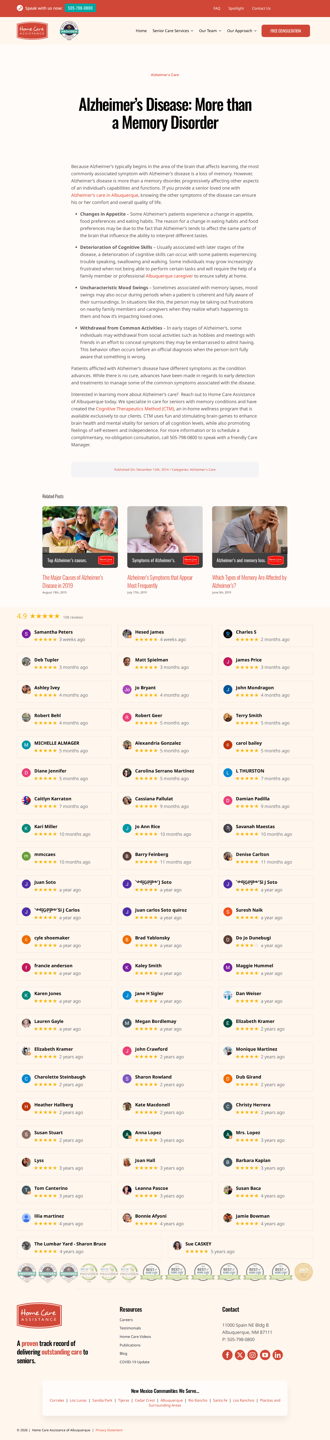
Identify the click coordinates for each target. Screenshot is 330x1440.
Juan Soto (45, 882)
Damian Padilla (253, 798)
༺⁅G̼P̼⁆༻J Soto (153, 882)
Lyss (39, 1160)
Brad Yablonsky (152, 938)
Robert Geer (148, 715)
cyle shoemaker (52, 938)
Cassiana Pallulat (154, 798)
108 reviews (73, 617)
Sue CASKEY (198, 1244)
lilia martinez (49, 1216)
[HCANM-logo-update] (32, 24)
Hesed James (149, 632)
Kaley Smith (148, 965)
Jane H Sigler (149, 993)
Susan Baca (248, 1188)
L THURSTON (250, 771)
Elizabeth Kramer (255, 1021)
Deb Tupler (46, 660)
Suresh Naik (249, 910)
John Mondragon (255, 687)
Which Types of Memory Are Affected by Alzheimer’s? (249, 581)
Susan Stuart (48, 1132)
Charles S (246, 632)
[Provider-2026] (69, 23)
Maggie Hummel (254, 965)
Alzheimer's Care (165, 74)
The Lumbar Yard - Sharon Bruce (70, 1244)
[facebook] (227, 1355)
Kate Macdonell (152, 1104)
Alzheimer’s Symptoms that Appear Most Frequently (160, 581)
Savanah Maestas (255, 826)
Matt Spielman (151, 660)
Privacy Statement (109, 1430)
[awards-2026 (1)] (165, 1262)
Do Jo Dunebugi (253, 938)
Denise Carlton (252, 854)
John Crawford (151, 1049)
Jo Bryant (145, 687)
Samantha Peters (53, 632)
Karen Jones (47, 993)
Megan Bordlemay (155, 1021)
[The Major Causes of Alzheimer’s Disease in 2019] (80, 537)
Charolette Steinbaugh (60, 1077)
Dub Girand (248, 1077)
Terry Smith (249, 715)
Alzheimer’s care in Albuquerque (104, 195)
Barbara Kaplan (253, 1160)
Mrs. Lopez (248, 1132)
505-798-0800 (80, 8)
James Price (249, 660)
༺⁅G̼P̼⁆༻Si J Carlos (57, 910)
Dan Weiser (248, 993)
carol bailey (249, 743)
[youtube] (265, 1355)
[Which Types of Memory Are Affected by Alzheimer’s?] (250, 537)
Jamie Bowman (253, 1216)
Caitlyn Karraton (52, 798)
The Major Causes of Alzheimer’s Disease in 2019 (72, 581)
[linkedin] (278, 1355)
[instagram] (252, 1355)
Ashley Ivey (47, 687)
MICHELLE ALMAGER (56, 743)
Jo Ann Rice (147, 826)
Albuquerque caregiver (169, 276)
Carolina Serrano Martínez (164, 771)
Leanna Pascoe (151, 1188)
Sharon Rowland (153, 1077)
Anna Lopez (148, 1132)
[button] (45, 550)
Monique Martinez (256, 1049)
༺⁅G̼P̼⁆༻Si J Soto (256, 882)
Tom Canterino (51, 1188)
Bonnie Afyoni (151, 1216)
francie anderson (53, 965)
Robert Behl (47, 715)
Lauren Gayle (49, 1021)
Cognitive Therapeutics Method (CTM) (135, 409)
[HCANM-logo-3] (39, 1305)
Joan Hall (145, 1160)
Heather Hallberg (53, 1104)
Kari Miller (45, 826)
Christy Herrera (253, 1104)
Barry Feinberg (151, 854)
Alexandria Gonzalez (158, 743)
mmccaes (44, 854)
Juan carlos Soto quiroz (161, 910)
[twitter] (240, 1355)
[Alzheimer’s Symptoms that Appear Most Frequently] (165, 537)
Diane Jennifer (50, 771)
